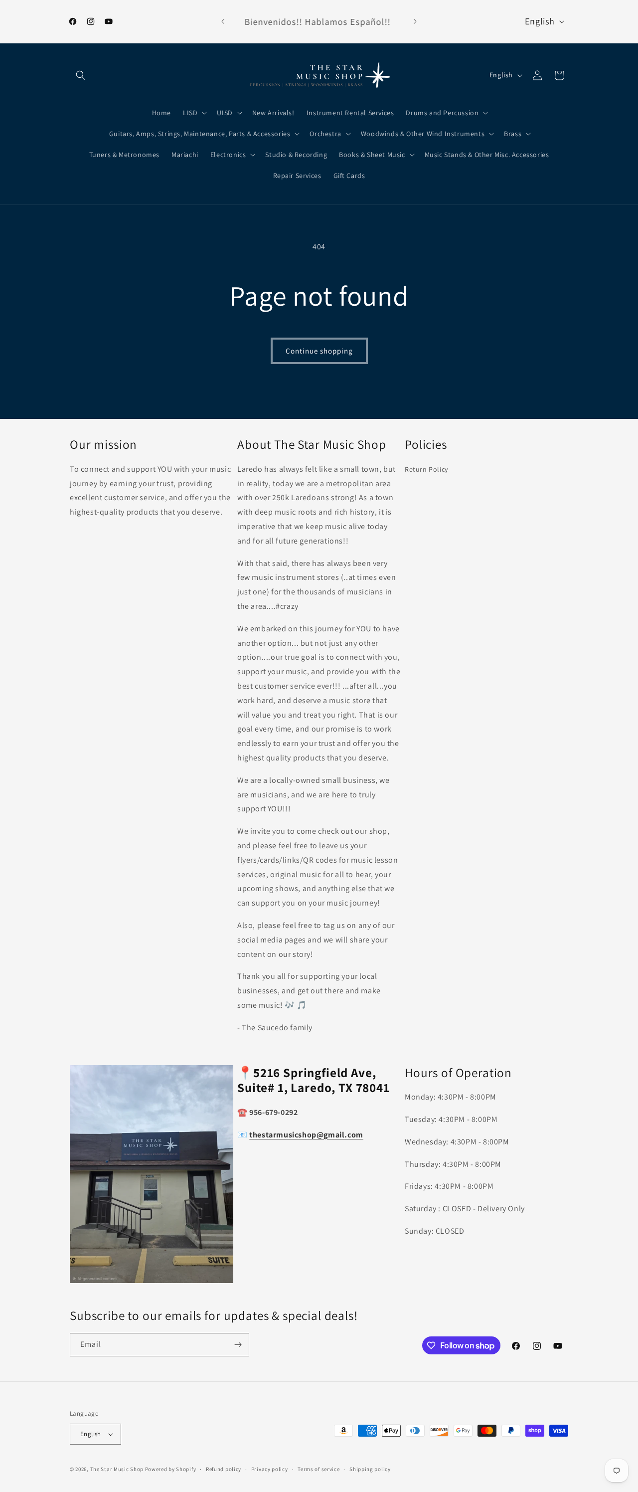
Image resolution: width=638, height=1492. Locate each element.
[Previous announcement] (223, 21)
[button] (81, 75)
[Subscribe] (238, 1344)
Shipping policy (370, 1469)
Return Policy (426, 469)
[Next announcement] (415, 21)
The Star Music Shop (117, 1469)
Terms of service (318, 1469)
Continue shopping (319, 351)
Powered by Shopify (170, 1469)
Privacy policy (269, 1469)
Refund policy (223, 1469)
